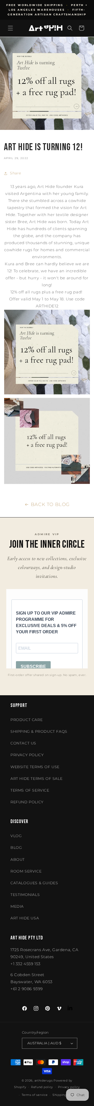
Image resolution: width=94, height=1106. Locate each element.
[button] (10, 28)
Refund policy (27, 802)
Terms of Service (29, 790)
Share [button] (15, 173)
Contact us (23, 743)
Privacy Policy (27, 755)
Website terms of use (35, 766)
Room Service (26, 871)
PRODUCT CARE (26, 719)
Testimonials (25, 894)
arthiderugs (43, 1080)
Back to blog (50, 504)
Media (17, 906)
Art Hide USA (24, 918)
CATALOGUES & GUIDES (34, 883)
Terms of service (35, 1095)
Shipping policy (64, 1095)
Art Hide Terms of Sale (36, 778)
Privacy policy (69, 1087)
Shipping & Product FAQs (38, 731)
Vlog (16, 835)
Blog (16, 847)
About (17, 859)
